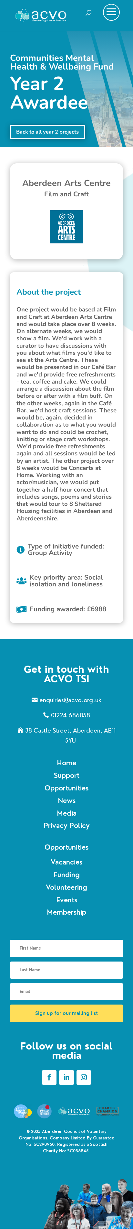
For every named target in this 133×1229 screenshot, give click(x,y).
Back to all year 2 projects (47, 132)
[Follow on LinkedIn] (66, 1077)
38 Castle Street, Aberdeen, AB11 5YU (70, 736)
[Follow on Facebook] (49, 1077)
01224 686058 (70, 715)
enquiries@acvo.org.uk (70, 700)
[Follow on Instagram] (84, 1077)
